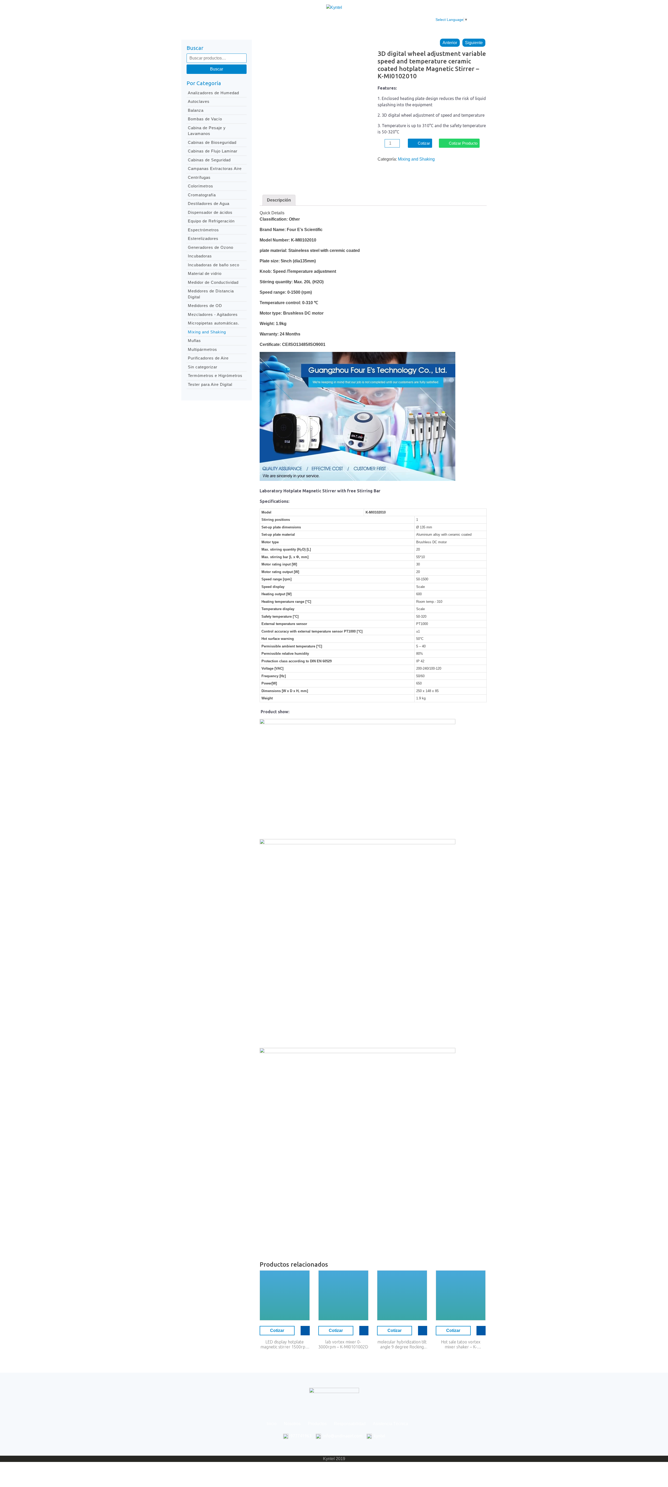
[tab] (279, 200)
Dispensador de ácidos (210, 212)
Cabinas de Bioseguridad (212, 142)
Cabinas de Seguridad (209, 160)
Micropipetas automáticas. (213, 323)
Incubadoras (200, 256)
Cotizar (424, 143)
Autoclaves (199, 101)
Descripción (279, 200)
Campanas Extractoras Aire (215, 168)
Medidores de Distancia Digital (211, 294)
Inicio (244, 19)
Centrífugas (199, 177)
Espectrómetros (203, 230)
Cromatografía (202, 195)
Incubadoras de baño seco (213, 265)
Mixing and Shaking (207, 332)
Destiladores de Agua (208, 203)
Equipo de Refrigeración (211, 221)
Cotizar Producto (463, 143)
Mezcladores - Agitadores (213, 314)
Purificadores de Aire (208, 358)
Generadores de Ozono (210, 247)
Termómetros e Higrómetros (215, 375)
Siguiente (474, 42)
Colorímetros (200, 186)
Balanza (196, 110)
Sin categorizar (202, 367)
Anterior (450, 42)
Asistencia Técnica (371, 19)
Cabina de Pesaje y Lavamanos (207, 131)
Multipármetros (202, 349)
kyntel (379, 1435)
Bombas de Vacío (205, 119)
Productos (293, 19)
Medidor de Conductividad (213, 282)
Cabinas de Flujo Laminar (212, 151)
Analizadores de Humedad (213, 93)
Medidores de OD (205, 305)
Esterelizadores (203, 238)
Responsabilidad (328, 19)
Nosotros (266, 19)
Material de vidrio (205, 273)
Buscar (216, 69)
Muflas (194, 340)
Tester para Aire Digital (210, 384)
